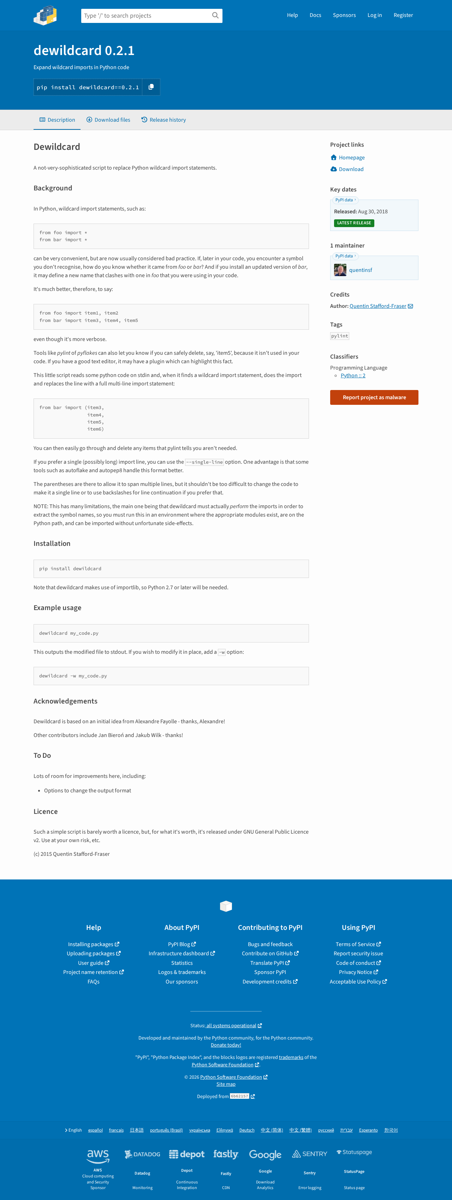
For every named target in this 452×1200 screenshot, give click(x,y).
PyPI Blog (179, 944)
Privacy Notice (355, 972)
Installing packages (90, 944)
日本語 (137, 1130)
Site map (226, 1084)
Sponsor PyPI (270, 972)
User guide (90, 963)
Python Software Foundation (223, 1064)
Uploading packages (91, 953)
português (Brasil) (166, 1130)
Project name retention (90, 972)
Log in (375, 15)
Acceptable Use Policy (355, 982)
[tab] (57, 120)
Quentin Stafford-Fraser (378, 306)
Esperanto (368, 1130)
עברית (346, 1130)
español (95, 1130)
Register (403, 15)
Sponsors (344, 15)
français (116, 1130)
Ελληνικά (224, 1130)
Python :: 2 (353, 375)
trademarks (291, 1057)
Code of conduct (355, 963)
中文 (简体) (272, 1130)
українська (199, 1130)
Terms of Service (355, 944)
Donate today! (226, 1045)
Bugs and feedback (270, 944)
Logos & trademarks (182, 972)
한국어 (391, 1130)
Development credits (267, 982)
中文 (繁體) (301, 1130)
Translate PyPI (267, 963)
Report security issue (358, 953)
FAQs (94, 982)
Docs (315, 15)
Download (351, 169)
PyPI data (344, 200)
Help (292, 15)
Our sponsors (182, 982)
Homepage (352, 158)
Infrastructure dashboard (179, 953)
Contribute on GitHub (267, 953)
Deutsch (247, 1130)
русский (326, 1130)
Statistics (182, 963)
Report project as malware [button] (374, 397)
